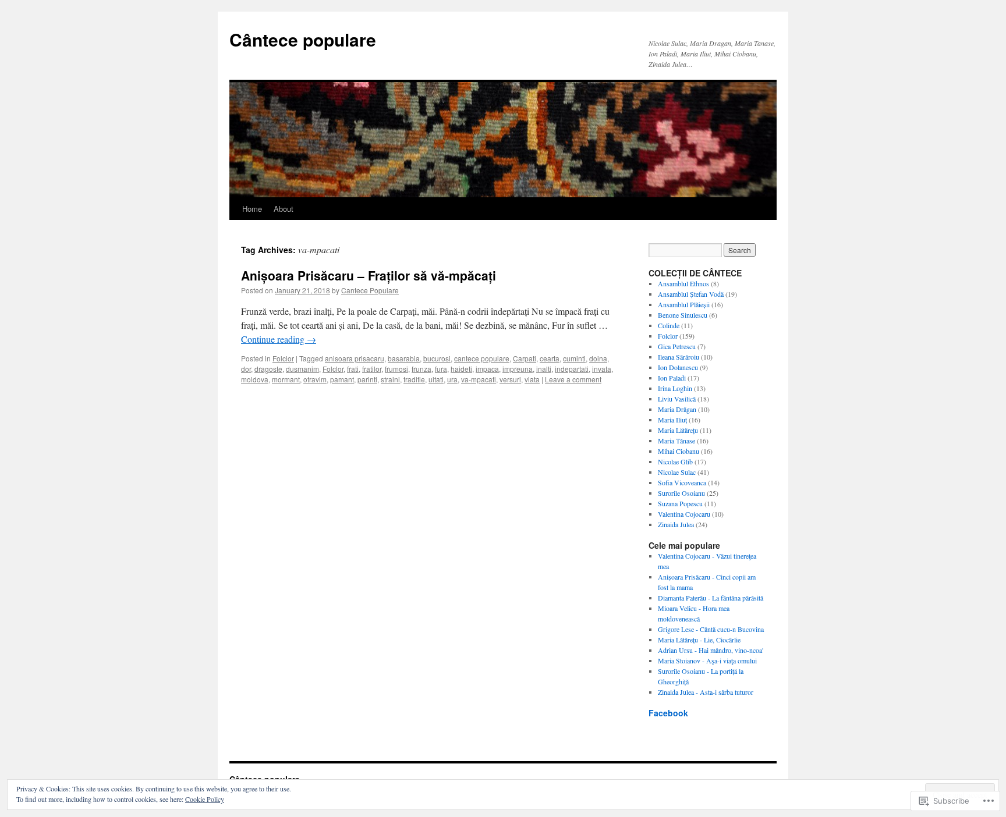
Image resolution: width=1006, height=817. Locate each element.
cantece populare (481, 358)
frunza (421, 369)
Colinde (668, 325)
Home (252, 208)
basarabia (404, 358)
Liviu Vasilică (677, 398)
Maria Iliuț (672, 419)
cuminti (574, 358)
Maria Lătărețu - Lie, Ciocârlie (699, 639)
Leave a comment (573, 379)
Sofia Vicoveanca (682, 482)
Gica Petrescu (677, 346)
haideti (461, 369)
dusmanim (302, 369)
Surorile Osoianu (681, 493)
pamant (342, 379)
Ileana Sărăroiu (678, 356)
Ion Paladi (672, 377)
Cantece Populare (370, 290)
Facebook (668, 713)
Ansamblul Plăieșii (684, 304)
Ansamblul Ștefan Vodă (691, 294)
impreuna (517, 369)
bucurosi (437, 358)
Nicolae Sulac (677, 472)
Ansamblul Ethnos (683, 283)
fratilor (371, 369)
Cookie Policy (204, 799)
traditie (414, 379)
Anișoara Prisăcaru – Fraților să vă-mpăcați (368, 275)
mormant (286, 379)
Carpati (524, 358)
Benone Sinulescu (682, 314)
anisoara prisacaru (354, 358)
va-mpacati (478, 379)
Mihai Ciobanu (678, 451)
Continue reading (278, 339)
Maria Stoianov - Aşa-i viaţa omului (707, 660)
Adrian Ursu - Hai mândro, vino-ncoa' (710, 650)
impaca (487, 369)
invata (601, 369)
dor (246, 369)
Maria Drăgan (677, 409)
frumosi (396, 369)
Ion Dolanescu (678, 367)
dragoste (268, 369)
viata (532, 379)
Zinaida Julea (676, 524)
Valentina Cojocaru (684, 513)
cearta (549, 358)
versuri (510, 379)
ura (452, 379)
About (283, 208)
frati (353, 369)
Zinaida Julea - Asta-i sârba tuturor (705, 692)
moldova (254, 379)
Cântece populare (302, 39)
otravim (315, 379)
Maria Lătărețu (678, 430)
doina (598, 358)
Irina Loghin (675, 388)
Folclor (283, 358)
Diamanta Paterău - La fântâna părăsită (710, 597)
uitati (436, 379)
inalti (543, 369)
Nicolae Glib (675, 461)
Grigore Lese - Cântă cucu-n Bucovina (711, 629)
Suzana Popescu (680, 503)
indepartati (572, 369)
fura (441, 369)
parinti (367, 379)
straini (390, 379)
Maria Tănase (676, 440)
